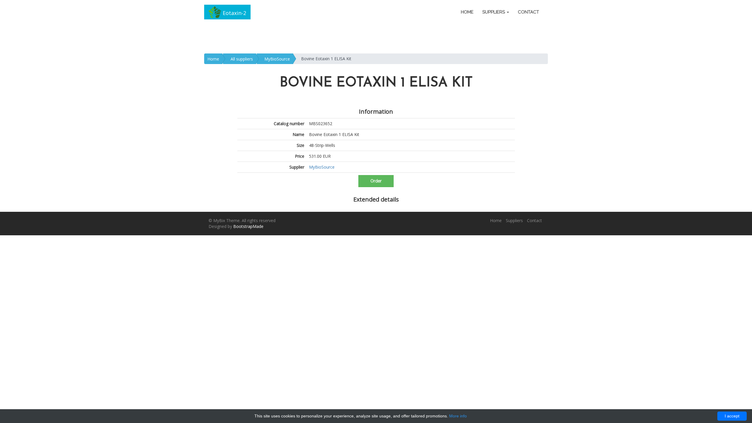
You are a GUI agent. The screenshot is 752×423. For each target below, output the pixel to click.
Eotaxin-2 (233, 12)
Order (376, 181)
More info (458, 416)
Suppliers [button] (494, 12)
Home (467, 12)
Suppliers (514, 220)
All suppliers (242, 59)
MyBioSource (277, 59)
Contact (528, 12)
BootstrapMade (248, 226)
